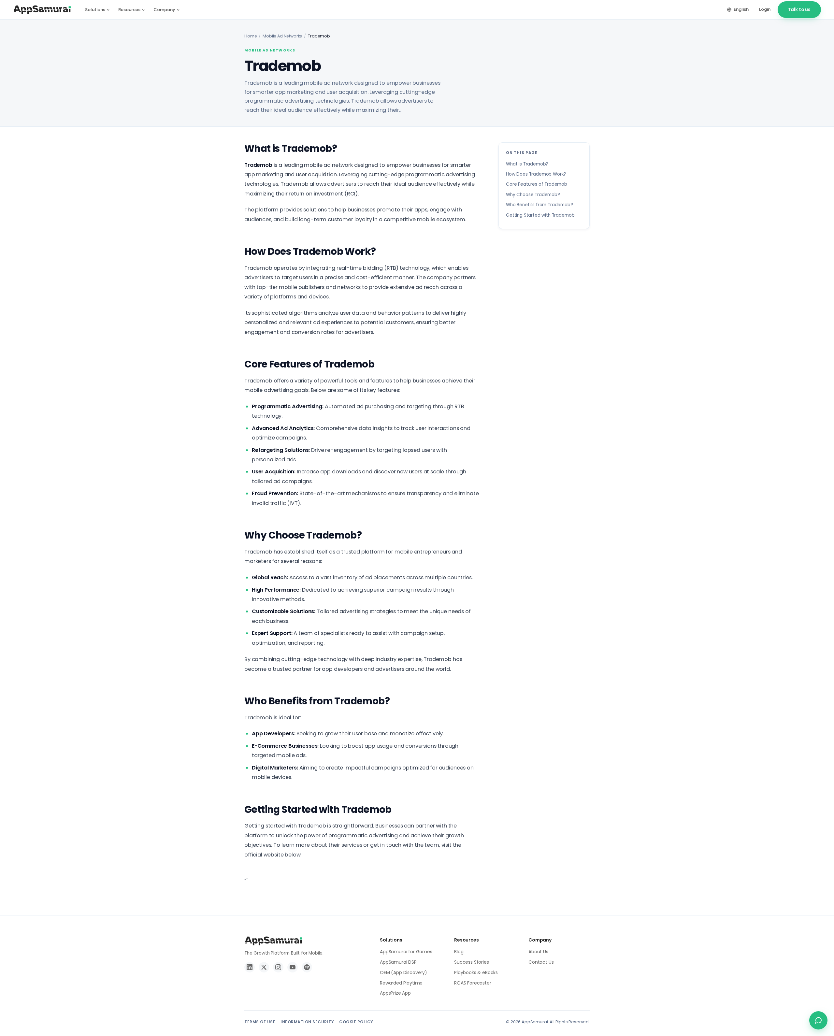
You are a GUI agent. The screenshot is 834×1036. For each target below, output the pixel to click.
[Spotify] (307, 967)
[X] (264, 967)
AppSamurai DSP (398, 962)
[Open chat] (818, 1020)
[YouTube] (292, 967)
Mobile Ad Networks (282, 36)
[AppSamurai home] (42, 9)
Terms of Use (259, 1022)
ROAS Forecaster (472, 983)
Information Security (307, 1022)
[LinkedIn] (249, 967)
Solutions (95, 10)
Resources (129, 10)
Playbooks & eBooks (476, 972)
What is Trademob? (527, 164)
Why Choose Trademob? (533, 195)
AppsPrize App (395, 993)
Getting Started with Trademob (540, 215)
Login (764, 9)
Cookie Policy (356, 1022)
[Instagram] (278, 967)
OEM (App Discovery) (403, 972)
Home (250, 36)
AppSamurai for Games (406, 951)
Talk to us (799, 9)
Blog (458, 951)
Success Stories (471, 962)
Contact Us (541, 962)
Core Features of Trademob (536, 184)
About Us (538, 951)
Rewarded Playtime (401, 983)
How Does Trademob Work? (536, 174)
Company (164, 10)
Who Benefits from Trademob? (539, 205)
